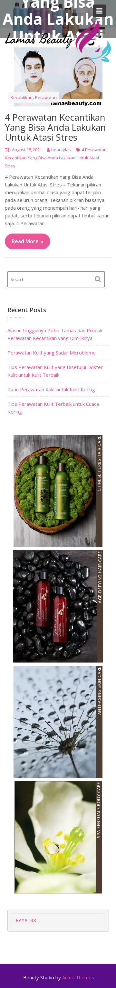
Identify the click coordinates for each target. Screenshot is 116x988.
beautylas (61, 150)
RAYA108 (26, 920)
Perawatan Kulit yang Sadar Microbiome (51, 352)
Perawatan (46, 97)
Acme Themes (78, 977)
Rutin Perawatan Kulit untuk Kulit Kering (51, 389)
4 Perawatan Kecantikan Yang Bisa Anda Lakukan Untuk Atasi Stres (55, 127)
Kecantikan (22, 97)
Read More (25, 241)
